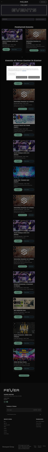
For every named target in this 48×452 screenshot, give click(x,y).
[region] (24, 73)
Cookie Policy (24, 70)
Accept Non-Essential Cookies (34, 77)
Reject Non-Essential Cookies (22, 77)
